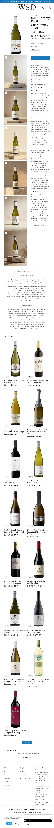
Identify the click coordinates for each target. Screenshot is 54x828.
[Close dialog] (52, 808)
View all (27, 742)
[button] (3, 8)
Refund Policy (23, 775)
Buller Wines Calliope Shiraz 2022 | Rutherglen (38, 381)
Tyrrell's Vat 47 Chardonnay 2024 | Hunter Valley (14, 680)
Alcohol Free (8, 778)
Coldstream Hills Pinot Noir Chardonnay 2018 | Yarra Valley (38, 431)
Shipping (41, 38)
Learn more (6, 820)
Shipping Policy (24, 768)
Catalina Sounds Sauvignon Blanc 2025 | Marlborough (14, 531)
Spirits (6, 771)
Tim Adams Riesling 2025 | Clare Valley (37, 482)
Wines (6, 768)
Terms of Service (24, 778)
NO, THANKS (27, 824)
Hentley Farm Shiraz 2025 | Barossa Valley (14, 482)
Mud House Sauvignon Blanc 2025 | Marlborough (15, 381)
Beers (5, 775)
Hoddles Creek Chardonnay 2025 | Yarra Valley (15, 631)
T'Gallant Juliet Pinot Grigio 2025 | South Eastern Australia (38, 681)
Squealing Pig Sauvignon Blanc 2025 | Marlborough (14, 431)
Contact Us (7, 785)
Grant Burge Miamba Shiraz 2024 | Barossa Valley (15, 732)
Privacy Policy (23, 771)
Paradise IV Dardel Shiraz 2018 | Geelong (37, 582)
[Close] (23, 815)
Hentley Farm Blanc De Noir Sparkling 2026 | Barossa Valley (38, 532)
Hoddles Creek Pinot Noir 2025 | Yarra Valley (37, 631)
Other (6, 781)
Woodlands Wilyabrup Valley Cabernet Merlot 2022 (15, 582)
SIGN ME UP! (27, 820)
